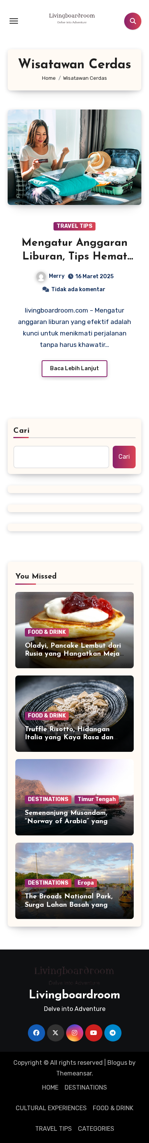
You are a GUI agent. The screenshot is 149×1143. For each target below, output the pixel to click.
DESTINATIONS (48, 799)
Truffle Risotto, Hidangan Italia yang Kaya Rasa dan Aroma (69, 738)
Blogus (117, 1062)
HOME (50, 1087)
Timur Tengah (97, 799)
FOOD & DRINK (47, 632)
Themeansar (74, 1073)
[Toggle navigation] (14, 21)
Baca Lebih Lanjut (74, 368)
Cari (21, 431)
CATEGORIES (96, 1128)
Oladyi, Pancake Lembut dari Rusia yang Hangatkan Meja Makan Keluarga (73, 654)
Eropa (86, 883)
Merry (57, 276)
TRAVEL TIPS (74, 226)
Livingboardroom (74, 995)
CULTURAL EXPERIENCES (51, 1108)
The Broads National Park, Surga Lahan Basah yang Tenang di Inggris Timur (69, 905)
